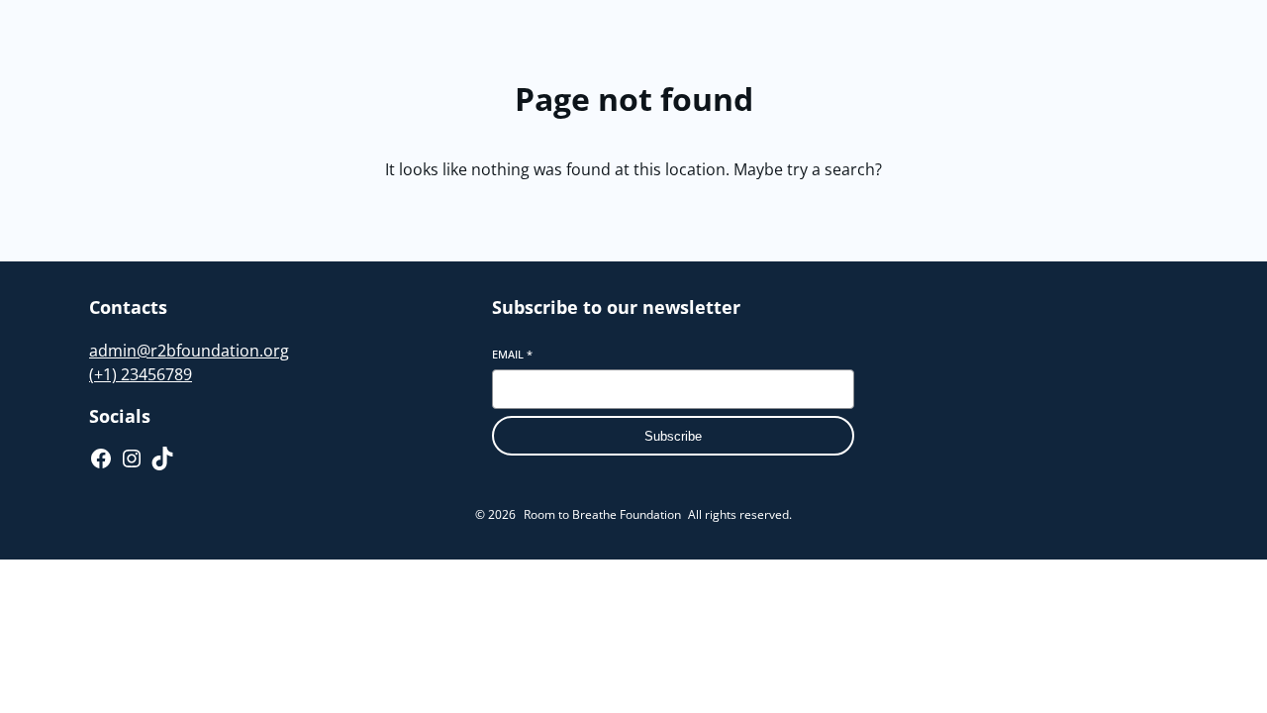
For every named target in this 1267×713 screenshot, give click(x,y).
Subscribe (673, 436)
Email (512, 354)
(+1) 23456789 (140, 374)
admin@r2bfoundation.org (189, 350)
